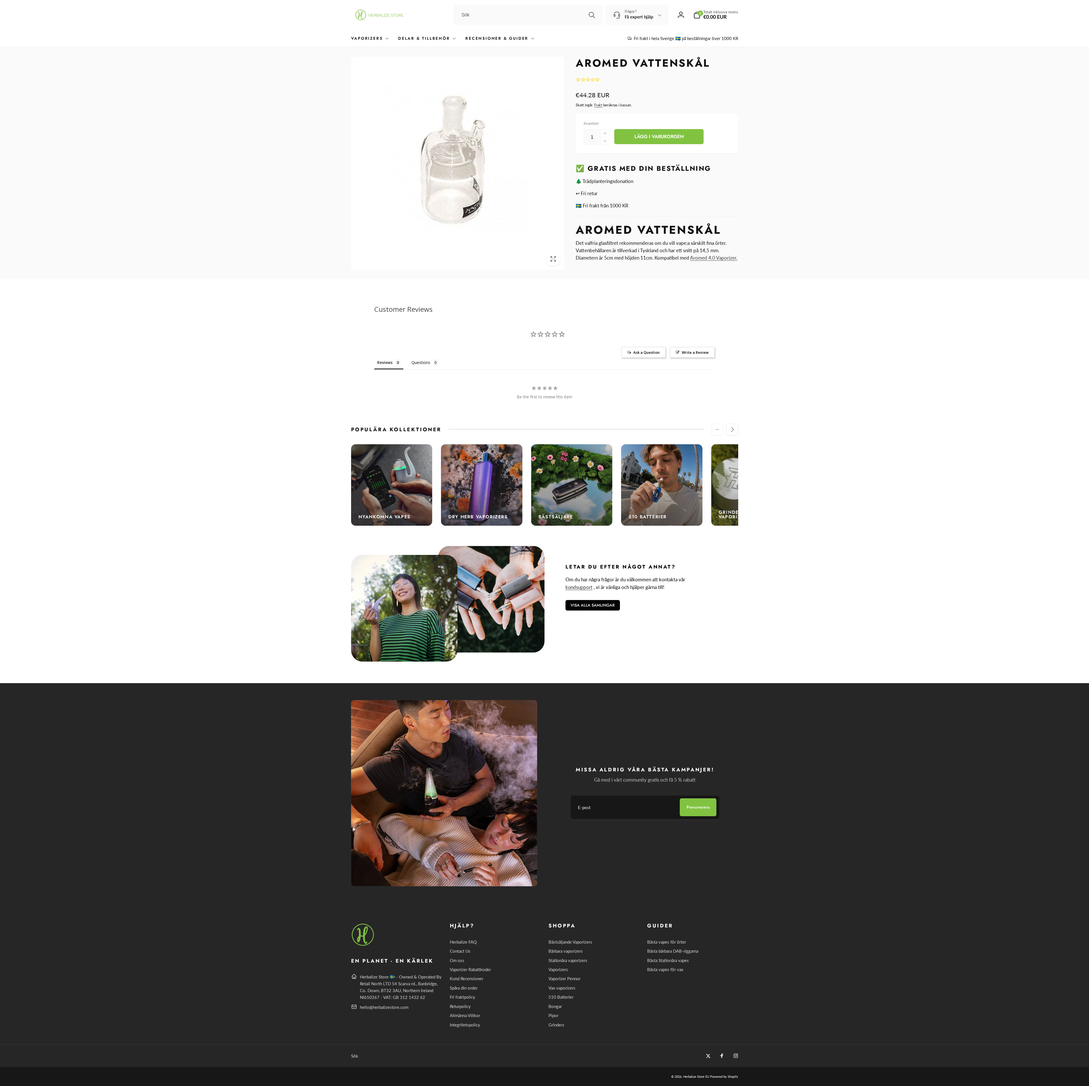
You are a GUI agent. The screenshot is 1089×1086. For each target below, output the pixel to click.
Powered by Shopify (724, 1076)
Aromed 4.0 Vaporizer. (713, 258)
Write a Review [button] (695, 352)
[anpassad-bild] (363, 945)
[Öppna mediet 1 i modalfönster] (457, 163)
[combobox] (527, 15)
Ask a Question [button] (646, 352)
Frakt (598, 105)
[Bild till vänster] (717, 429)
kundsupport (578, 587)
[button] (715, 15)
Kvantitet (591, 123)
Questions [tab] (420, 362)
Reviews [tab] (384, 362)
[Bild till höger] (732, 429)
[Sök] (592, 15)
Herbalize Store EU (696, 1076)
